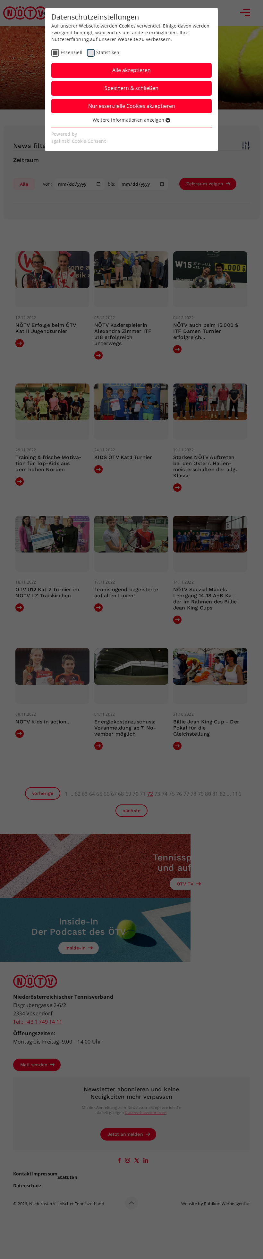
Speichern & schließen (131, 88)
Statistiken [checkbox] (107, 52)
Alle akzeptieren (131, 70)
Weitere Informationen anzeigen (129, 120)
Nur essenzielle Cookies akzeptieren (131, 105)
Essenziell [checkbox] (71, 52)
